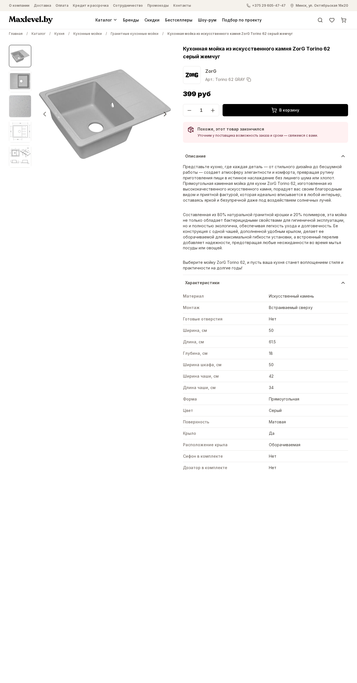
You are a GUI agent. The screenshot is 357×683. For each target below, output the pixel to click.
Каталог (103, 19)
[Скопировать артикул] (249, 79)
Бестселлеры (178, 19)
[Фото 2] (20, 81)
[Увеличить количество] (213, 110)
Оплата (62, 5)
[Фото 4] (20, 131)
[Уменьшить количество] (189, 110)
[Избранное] (331, 19)
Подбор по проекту (242, 19)
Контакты (182, 5)
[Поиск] (320, 19)
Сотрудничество (128, 5)
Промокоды (158, 5)
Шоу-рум (207, 19)
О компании (19, 5)
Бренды (131, 19)
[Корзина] (343, 19)
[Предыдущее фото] (44, 114)
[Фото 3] (20, 106)
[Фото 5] (20, 156)
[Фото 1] (20, 56)
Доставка (42, 5)
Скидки (152, 19)
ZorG (210, 71)
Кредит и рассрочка (90, 5)
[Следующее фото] (165, 114)
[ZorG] (192, 75)
